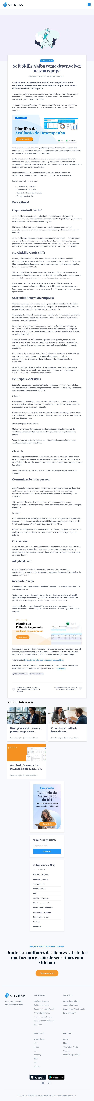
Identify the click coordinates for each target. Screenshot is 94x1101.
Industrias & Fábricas (71, 1001)
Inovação (36, 922)
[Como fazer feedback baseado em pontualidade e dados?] (67, 715)
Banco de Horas (39, 889)
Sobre (65, 1039)
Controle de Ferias (42, 1013)
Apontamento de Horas (44, 1021)
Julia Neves (32, 76)
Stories (66, 1051)
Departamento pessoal (42, 912)
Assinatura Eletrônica (43, 1017)
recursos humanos (36, 674)
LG (35, 1063)
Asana (36, 1047)
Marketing (37, 926)
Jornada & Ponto (39, 870)
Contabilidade (38, 884)
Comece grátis (47, 973)
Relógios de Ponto (42, 1005)
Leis (34, 893)
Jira (35, 1051)
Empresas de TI (69, 1013)
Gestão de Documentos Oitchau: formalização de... (26, 767)
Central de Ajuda (70, 1047)
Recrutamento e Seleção (43, 907)
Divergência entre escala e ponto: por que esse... (26, 729)
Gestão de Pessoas (47, 60)
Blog (65, 1043)
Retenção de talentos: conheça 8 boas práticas (44, 660)
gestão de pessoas (20, 674)
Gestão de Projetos (40, 874)
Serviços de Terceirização (74, 1009)
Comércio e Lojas (70, 1005)
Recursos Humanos (40, 879)
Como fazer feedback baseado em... (64, 729)
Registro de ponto (42, 1001)
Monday (37, 1055)
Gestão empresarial (41, 903)
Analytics (38, 1025)
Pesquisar (47, 851)
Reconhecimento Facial (44, 1009)
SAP (35, 1059)
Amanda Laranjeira (16, 738)
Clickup (37, 1066)
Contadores (39, 1039)
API (35, 1043)
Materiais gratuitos (71, 1055)
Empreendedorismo (41, 917)
